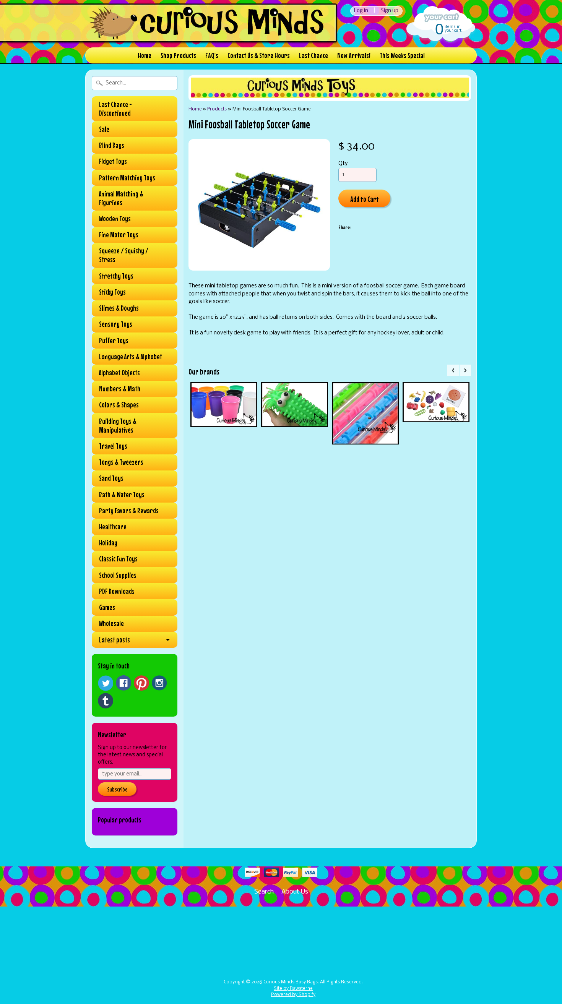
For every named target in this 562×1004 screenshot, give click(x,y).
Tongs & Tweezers (121, 462)
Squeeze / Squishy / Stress (123, 255)
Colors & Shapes (119, 405)
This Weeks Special (402, 55)
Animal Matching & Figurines (121, 198)
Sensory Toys (115, 324)
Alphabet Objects (119, 372)
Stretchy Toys (116, 276)
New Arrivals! (353, 55)
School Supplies (117, 575)
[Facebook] (123, 683)
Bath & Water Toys (122, 494)
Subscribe (117, 789)
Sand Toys (111, 478)
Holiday (108, 542)
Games (107, 607)
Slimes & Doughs (119, 308)
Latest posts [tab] (114, 640)
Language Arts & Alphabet (130, 356)
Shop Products (178, 55)
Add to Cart (364, 199)
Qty (343, 164)
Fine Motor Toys (118, 234)
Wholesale (111, 623)
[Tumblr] (105, 701)
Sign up (389, 11)
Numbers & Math (119, 388)
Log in (361, 11)
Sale (104, 129)
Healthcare (113, 526)
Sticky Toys (112, 292)
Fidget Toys (113, 161)
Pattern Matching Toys (127, 178)
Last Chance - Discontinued (115, 108)
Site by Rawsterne (293, 988)
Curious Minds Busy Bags (290, 982)
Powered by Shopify (293, 995)
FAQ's (211, 55)
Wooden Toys (115, 218)
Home (144, 55)
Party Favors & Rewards (129, 510)
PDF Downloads (117, 591)
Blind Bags (111, 145)
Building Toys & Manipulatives (117, 425)
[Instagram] (159, 683)
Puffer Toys (113, 340)
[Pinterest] (141, 683)
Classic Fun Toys (118, 559)
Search (264, 891)
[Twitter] (105, 683)
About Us (294, 891)
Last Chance (313, 55)
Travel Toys (113, 446)
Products (217, 109)
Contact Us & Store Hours (258, 55)
